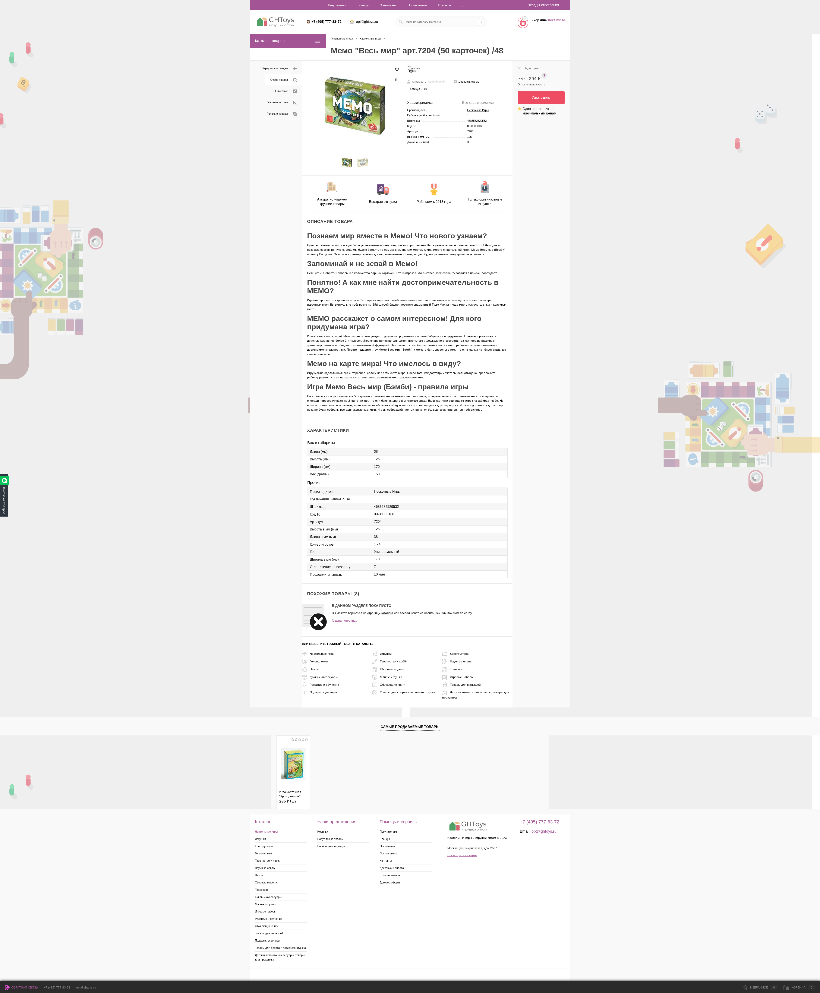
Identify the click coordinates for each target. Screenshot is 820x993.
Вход (532, 5)
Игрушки (386, 653)
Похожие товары (277, 113)
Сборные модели (392, 669)
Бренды (363, 5)
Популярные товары (330, 839)
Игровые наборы (461, 677)
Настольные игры (322, 653)
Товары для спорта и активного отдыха (407, 692)
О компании (388, 5)
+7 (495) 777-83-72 (57, 987)
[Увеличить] (355, 106)
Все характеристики (478, 102)
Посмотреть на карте (462, 855)
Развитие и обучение (324, 684)
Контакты (444, 5)
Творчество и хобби (393, 661)
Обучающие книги (392, 684)
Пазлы (314, 669)
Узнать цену (541, 97)
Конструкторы (459, 653)
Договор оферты (390, 882)
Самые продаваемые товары (410, 727)
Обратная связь (24, 987)
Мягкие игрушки (391, 677)
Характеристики (277, 102)
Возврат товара (390, 875)
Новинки (322, 831)
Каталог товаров (270, 41)
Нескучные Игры (478, 110)
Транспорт (457, 669)
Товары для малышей (465, 684)
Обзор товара (279, 79)
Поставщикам (417, 5)
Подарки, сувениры (323, 692)
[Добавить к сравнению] (397, 79)
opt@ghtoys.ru (367, 21)
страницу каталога (380, 613)
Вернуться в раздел (275, 68)
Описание (281, 91)
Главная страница (344, 620)
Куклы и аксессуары (324, 677)
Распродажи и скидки (331, 846)
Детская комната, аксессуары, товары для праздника (280, 957)
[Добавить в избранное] (397, 69)
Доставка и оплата (392, 868)
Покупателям (337, 5)
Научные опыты (461, 661)
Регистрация (549, 5)
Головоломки (319, 661)
